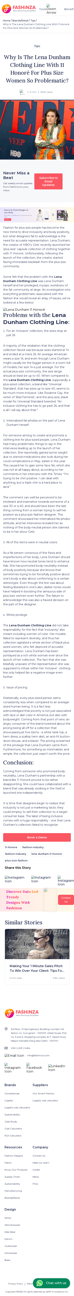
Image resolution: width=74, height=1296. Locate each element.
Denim (8, 1238)
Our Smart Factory (43, 1093)
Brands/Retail (20, 20)
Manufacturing (13, 1190)
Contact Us (39, 1155)
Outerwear (11, 1246)
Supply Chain (12, 1176)
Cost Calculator (13, 1128)
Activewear (11, 1253)
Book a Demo (37, 837)
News (36, 1176)
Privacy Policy (15, 1283)
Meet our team (41, 1162)
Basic (7, 1260)
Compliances (12, 1093)
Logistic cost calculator (17, 1107)
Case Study (11, 1121)
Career (36, 1169)
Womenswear (12, 1224)
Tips (32, 20)
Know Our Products (16, 1169)
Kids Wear (10, 1231)
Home (6, 20)
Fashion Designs (14, 1155)
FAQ (35, 1183)
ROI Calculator (13, 1135)
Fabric (8, 1162)
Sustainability (12, 1114)
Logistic (9, 1100)
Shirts (8, 1217)
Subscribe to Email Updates (48, 181)
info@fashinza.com (38, 1055)
